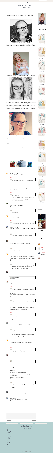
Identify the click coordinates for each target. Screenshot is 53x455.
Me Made (30, 426)
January (9, 444)
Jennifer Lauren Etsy (26, 429)
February (9, 443)
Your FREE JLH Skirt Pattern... (42, 247)
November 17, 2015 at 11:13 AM (16, 277)
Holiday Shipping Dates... (10, 433)
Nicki (10, 398)
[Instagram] (34, 0)
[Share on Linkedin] (34, 158)
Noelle (10, 322)
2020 (8, 427)
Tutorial (26, 425)
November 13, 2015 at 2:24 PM (15, 227)
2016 (8, 430)
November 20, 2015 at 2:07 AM (14, 398)
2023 (8, 425)
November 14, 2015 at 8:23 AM (13, 293)
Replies (11, 177)
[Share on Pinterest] (33, 158)
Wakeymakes (11, 173)
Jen (12, 179)
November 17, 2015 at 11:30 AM (16, 360)
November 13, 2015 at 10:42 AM (14, 203)
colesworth (11, 227)
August (8, 439)
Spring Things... (9, 437)
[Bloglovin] (37, 0)
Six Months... (9, 434)
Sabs (10, 203)
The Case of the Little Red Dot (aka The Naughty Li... (12, 436)
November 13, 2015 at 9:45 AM (15, 173)
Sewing (23, 425)
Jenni (10, 271)
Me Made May (25, 426)
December (9, 431)
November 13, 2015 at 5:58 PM (16, 179)
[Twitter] (33, 0)
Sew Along (28, 426)
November (9, 432)
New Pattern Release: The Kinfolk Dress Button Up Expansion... (43, 258)
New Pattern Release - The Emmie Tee (43, 243)
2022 (8, 426)
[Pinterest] (35, 0)
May (8, 441)
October (9, 438)
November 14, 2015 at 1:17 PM (15, 305)
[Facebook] (31, 0)
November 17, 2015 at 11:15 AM (16, 288)
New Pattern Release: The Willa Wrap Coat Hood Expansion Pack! (43, 252)
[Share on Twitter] (32, 158)
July (8, 440)
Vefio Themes (30, 451)
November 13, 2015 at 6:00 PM (16, 194)
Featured (30, 429)
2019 (8, 428)
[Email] (38, 0)
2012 (8, 446)
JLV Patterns (28, 425)
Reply (10, 206)
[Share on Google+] (35, 158)
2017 (7, 429)
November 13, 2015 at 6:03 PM (16, 222)
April (8, 442)
